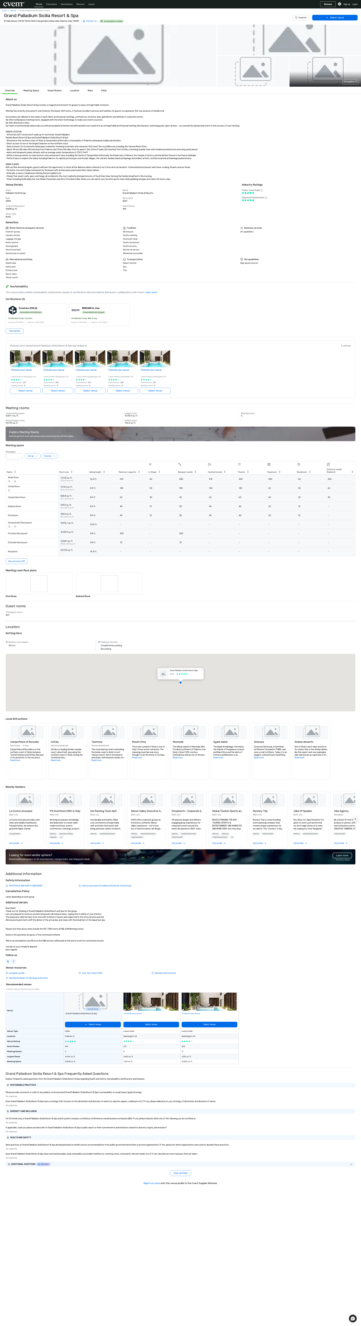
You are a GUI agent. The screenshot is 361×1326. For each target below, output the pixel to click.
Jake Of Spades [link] (302, 811)
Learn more (151, 292)
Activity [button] (53, 834)
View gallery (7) (350, 82)
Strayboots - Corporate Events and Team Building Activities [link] (187, 811)
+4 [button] (232, 837)
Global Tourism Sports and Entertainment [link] (228, 811)
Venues (39, 4)
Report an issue (152, 1183)
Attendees (11, 452)
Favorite (302, 18)
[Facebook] (13, 961)
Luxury (91, 4)
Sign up (347, 4)
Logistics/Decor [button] (137, 837)
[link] (25, 800)
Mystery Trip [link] (260, 811)
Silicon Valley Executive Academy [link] (146, 811)
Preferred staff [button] (177, 837)
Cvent (4, 11)
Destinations (67, 4)
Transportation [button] (15, 834)
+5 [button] (61, 837)
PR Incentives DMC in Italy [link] (65, 811)
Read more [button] (15, 760)
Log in (355, 4)
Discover (80, 4)
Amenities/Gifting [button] (66, 834)
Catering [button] (53, 837)
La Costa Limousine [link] (20, 811)
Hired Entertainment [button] (107, 834)
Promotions (51, 4)
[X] (8, 961)
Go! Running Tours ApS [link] (103, 811)
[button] (108, 56)
